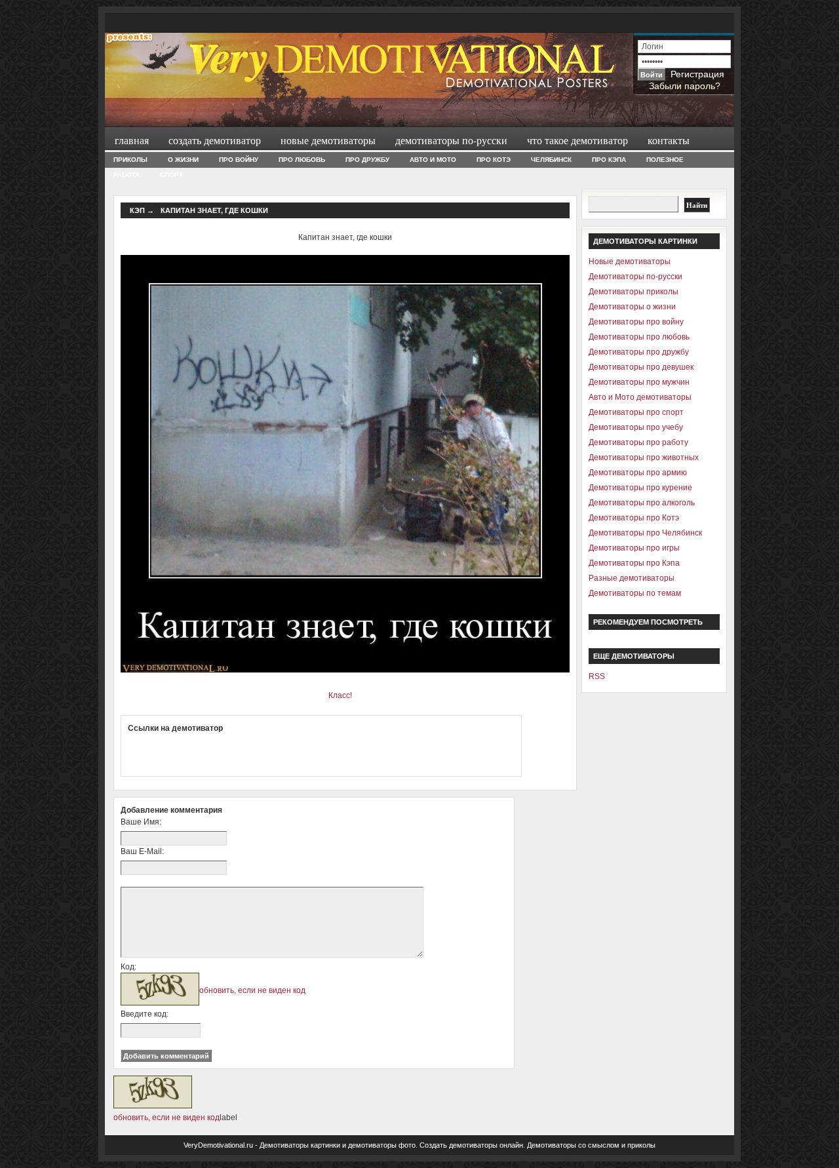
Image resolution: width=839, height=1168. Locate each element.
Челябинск (551, 159)
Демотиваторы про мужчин (639, 382)
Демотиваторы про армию (638, 472)
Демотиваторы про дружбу (639, 352)
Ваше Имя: (141, 822)
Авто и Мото (433, 159)
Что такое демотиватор (577, 140)
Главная (132, 140)
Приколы (130, 159)
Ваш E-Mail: (142, 851)
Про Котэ (494, 159)
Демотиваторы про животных (644, 457)
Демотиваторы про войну (636, 321)
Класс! (340, 695)
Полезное (665, 159)
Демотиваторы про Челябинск (645, 532)
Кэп (137, 210)
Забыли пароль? (684, 86)
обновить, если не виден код (252, 990)
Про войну (238, 159)
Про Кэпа (609, 159)
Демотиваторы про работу (638, 442)
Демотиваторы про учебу (636, 427)
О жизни (183, 159)
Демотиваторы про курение (640, 487)
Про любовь (302, 159)
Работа (126, 174)
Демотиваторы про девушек (641, 367)
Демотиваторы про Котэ (634, 517)
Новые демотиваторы (328, 140)
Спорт (171, 174)
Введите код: (144, 1014)
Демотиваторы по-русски (451, 140)
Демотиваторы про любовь (639, 336)
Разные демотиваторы (631, 578)
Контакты (669, 140)
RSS (597, 676)
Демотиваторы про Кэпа (634, 563)
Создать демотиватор (214, 140)
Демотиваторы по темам (635, 593)
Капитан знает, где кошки (214, 210)
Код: (128, 966)
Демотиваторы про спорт (636, 412)
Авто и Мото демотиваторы (640, 397)
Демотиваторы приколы (633, 291)
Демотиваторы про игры (634, 548)
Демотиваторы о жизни (632, 306)
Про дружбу (367, 159)
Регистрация (697, 74)
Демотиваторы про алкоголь (642, 502)
